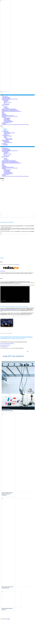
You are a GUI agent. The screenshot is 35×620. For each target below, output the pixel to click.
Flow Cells (5, 107)
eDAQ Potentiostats (7, 119)
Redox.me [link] (17, 264)
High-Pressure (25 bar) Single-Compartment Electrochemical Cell (11, 111)
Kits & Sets (3, 113)
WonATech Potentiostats (7, 120)
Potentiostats (4, 168)
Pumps (3, 164)
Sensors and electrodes (5, 99)
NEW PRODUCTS (5, 96)
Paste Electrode (6, 100)
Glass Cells (5, 106)
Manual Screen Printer (5, 122)
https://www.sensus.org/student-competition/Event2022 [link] (8, 309)
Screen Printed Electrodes (7, 102)
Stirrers (3, 112)
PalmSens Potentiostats (7, 169)
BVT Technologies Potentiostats (8, 121)
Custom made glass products (6, 98)
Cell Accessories (6, 159)
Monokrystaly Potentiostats (8, 173)
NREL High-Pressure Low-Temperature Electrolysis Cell (10, 110)
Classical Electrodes (7, 155)
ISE (4, 154)
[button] (17, 213)
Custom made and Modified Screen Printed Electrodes (10, 150)
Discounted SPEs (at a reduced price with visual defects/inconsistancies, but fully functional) (15, 124)
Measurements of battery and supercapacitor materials (10, 116)
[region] (17, 200)
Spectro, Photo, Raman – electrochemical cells (8, 108)
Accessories (4, 123)
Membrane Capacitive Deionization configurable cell (9, 109)
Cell (2, 105)
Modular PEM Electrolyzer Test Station (8, 115)
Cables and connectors (5, 104)
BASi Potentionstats (7, 118)
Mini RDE (5, 101)
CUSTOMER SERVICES (6, 97)
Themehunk (8, 618)
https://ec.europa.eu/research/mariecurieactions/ (7, 343)
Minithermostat (4, 114)
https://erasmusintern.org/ (4, 346)
